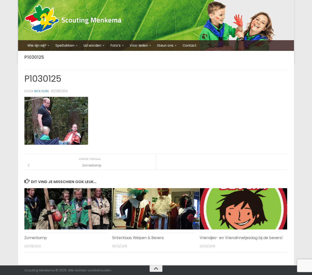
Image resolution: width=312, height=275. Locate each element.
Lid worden (92, 45)
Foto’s (115, 45)
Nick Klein (41, 91)
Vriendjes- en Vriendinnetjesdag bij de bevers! (241, 237)
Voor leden (139, 45)
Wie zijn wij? (36, 45)
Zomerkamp (35, 237)
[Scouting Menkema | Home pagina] (73, 20)
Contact (190, 45)
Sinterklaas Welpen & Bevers (138, 237)
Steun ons (165, 45)
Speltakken (64, 45)
